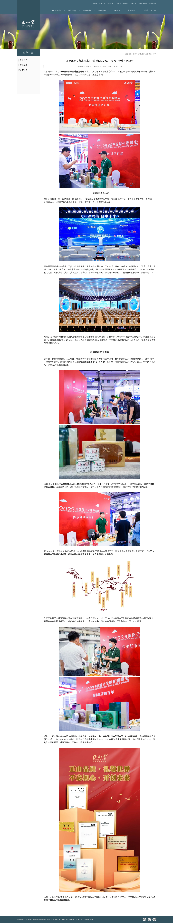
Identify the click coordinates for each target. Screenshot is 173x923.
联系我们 (126, 3)
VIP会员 (116, 10)
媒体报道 (23, 70)
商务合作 (102, 10)
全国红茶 (87, 10)
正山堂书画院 (142, 3)
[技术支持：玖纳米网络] (96, 919)
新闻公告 (72, 10)
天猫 (154, 919)
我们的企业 (56, 10)
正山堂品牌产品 (149, 10)
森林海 (55, 919)
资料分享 (110, 3)
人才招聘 (118, 3)
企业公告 (23, 60)
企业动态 (148, 54)
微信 (144, 919)
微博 (149, 919)
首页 (134, 54)
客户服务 (131, 10)
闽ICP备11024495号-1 (67, 919)
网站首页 (28, 15)
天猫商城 (94, 3)
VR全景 (133, 3)
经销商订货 (152, 3)
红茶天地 (102, 3)
